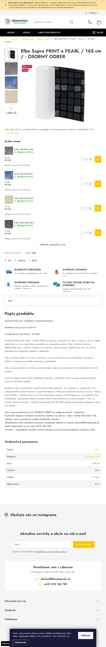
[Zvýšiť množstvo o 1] (90, 159)
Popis (10, 300)
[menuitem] (12, 32)
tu (68, 636)
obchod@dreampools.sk (55, 579)
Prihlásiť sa (83, 544)
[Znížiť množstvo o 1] (83, 159)
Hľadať (71, 22)
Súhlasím (85, 635)
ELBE (34, 253)
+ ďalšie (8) (11, 112)
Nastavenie (20, 642)
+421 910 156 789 (90, 22)
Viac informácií (12, 133)
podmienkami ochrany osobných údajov (51, 551)
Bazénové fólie (92, 456)
